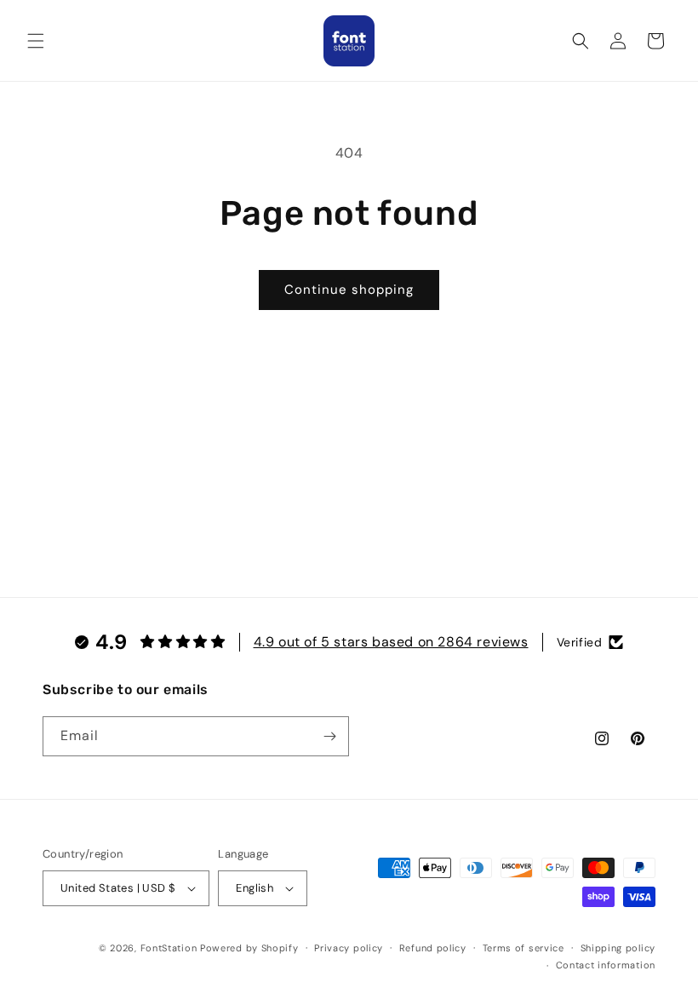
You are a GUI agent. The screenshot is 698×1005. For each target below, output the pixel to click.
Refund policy (432, 948)
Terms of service (523, 948)
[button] (35, 41)
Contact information (605, 965)
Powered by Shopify (249, 948)
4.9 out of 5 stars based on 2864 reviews (391, 642)
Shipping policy (618, 948)
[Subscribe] (329, 736)
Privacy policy (348, 948)
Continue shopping (349, 289)
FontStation (168, 948)
